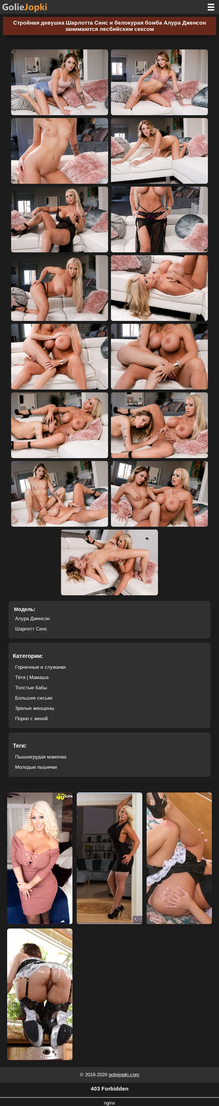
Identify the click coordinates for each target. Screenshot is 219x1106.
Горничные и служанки (40, 667)
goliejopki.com (124, 1074)
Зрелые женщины (34, 708)
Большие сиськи (33, 698)
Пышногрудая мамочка (40, 757)
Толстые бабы (31, 687)
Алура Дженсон (32, 618)
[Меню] (211, 7)
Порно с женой (31, 718)
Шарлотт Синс (31, 629)
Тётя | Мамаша (31, 677)
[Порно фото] (29, 7)
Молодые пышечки (36, 767)
